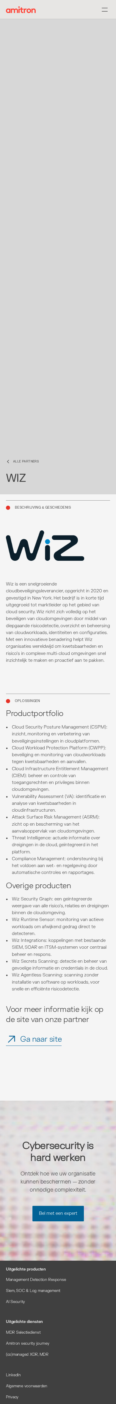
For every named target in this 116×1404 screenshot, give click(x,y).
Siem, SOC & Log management (33, 1290)
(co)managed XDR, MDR (27, 1354)
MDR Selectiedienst (23, 1332)
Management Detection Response (36, 1279)
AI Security (15, 1301)
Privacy (12, 1397)
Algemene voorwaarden (26, 1386)
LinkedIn (13, 1374)
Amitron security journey (27, 1343)
